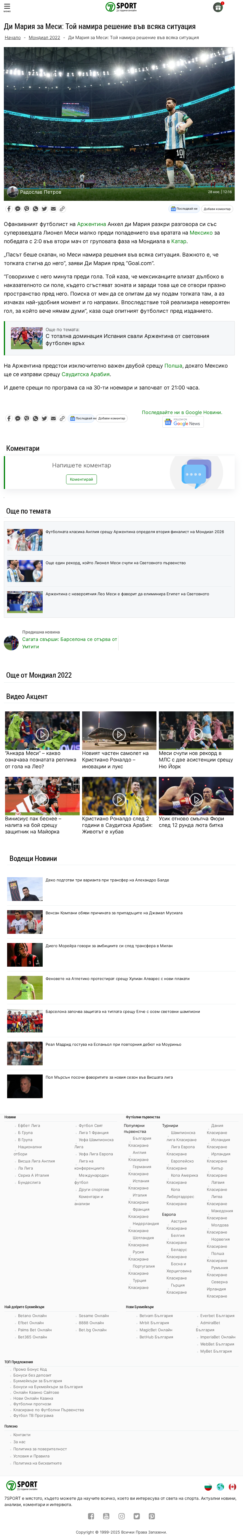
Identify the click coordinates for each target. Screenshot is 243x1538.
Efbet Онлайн (31, 1322)
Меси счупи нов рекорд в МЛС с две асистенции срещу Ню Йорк (196, 759)
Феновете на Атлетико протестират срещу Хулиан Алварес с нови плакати (118, 978)
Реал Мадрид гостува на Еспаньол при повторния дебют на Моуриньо (113, 1044)
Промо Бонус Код (30, 1369)
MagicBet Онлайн (156, 1329)
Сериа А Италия (33, 1175)
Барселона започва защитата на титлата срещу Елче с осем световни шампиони (123, 1011)
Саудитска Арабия (86, 374)
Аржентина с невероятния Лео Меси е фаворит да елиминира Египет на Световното (127, 593)
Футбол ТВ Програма (33, 1415)
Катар (178, 241)
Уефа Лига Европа (96, 1154)
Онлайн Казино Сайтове (36, 1392)
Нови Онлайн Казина (33, 1398)
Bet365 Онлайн (32, 1337)
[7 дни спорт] (121, 6)
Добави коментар (217, 209)
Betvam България (156, 1315)
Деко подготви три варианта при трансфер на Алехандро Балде (107, 880)
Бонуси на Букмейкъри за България (48, 1386)
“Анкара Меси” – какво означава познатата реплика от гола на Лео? (40, 759)
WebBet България (217, 1344)
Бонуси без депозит (32, 1375)
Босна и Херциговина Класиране (179, 1270)
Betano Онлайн (32, 1315)
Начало (13, 37)
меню (7, 11)
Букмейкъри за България (37, 1380)
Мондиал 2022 (44, 37)
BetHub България (156, 1337)
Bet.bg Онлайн (93, 1329)
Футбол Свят (91, 1125)
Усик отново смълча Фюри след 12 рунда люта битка (191, 822)
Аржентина (91, 224)
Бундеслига (29, 1182)
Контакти (22, 1434)
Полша (173, 366)
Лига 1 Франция (93, 1132)
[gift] (218, 7)
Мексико (201, 233)
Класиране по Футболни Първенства (48, 1409)
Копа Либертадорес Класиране (180, 1196)
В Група (25, 1139)
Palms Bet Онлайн (35, 1329)
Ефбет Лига (29, 1125)
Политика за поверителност (40, 1448)
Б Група (25, 1132)
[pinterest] (152, 1517)
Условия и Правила (31, 1456)
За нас (19, 1441)
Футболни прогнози (32, 1403)
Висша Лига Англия (36, 1161)
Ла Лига (25, 1168)
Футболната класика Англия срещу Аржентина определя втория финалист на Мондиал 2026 (135, 531)
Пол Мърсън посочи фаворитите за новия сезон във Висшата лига (109, 1077)
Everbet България (217, 1315)
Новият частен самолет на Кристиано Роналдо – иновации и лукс (115, 759)
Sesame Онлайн (94, 1315)
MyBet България (216, 1351)
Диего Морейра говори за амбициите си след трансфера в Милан (109, 945)
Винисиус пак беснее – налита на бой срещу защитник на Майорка (33, 825)
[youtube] (106, 1517)
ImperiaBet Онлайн (218, 1337)
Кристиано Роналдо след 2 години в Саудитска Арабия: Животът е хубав (117, 825)
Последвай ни (186, 208)
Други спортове (94, 1189)
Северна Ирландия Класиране (217, 1288)
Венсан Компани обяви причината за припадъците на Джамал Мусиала (114, 912)
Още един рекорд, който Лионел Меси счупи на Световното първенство (116, 562)
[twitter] (136, 1517)
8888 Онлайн (91, 1322)
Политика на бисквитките (37, 1463)
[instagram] (121, 1517)
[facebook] (91, 1517)
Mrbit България (154, 1322)
